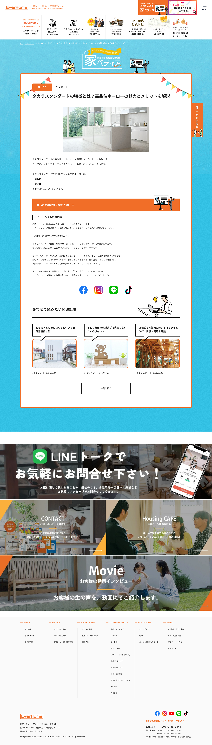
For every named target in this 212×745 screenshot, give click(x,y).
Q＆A (141, 635)
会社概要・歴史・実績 (176, 629)
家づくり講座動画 (59, 635)
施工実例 (28, 629)
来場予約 (85, 642)
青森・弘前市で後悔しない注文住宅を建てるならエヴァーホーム (49, 737)
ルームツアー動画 (59, 629)
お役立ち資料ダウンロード (149, 642)
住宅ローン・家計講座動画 (63, 642)
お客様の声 (29, 642)
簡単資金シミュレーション (120, 680)
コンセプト (115, 642)
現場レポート (29, 635)
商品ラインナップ (117, 629)
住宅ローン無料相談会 (90, 635)
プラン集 (114, 635)
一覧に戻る (106, 388)
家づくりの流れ (116, 674)
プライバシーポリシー (176, 642)
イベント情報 (87, 629)
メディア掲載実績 (174, 635)
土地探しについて (117, 661)
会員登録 (114, 693)
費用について (115, 648)
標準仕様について (117, 667)
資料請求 (114, 686)
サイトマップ (173, 648)
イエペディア (29, 43)
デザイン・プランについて (120, 655)
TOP (21, 43)
